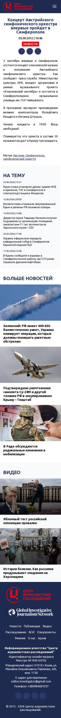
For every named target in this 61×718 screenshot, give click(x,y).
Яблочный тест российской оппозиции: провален (24, 521)
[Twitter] (30, 51)
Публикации (32, 626)
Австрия (18, 155)
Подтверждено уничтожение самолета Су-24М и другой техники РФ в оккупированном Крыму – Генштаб (27, 394)
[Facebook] (21, 51)
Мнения (20, 638)
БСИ (31, 632)
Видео (11, 472)
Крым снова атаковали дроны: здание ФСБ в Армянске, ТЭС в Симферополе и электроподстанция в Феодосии (29, 190)
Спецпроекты (46, 632)
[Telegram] (38, 51)
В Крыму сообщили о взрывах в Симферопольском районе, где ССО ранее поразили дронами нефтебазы (28, 259)
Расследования (16, 632)
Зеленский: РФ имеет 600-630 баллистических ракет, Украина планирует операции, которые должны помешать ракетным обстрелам (28, 333)
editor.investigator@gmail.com (31, 681)
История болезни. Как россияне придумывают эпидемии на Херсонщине (28, 573)
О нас (31, 638)
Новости (31, 44)
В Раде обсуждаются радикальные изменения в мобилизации (24, 450)
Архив (42, 638)
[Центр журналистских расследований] (18, 6)
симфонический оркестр (19, 158)
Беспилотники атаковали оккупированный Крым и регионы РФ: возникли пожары (29, 205)
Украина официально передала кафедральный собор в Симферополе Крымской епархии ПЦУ (26, 241)
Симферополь (34, 155)
